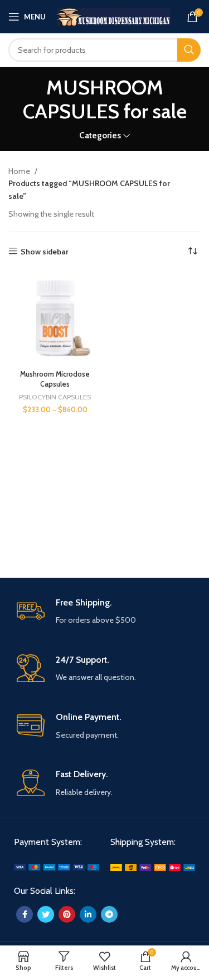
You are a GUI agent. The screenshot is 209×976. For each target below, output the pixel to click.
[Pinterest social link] (67, 914)
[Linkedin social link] (88, 914)
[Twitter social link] (45, 914)
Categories (100, 135)
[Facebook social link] (24, 914)
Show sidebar (45, 251)
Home (20, 171)
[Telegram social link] (109, 914)
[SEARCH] (189, 50)
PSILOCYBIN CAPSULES (55, 397)
